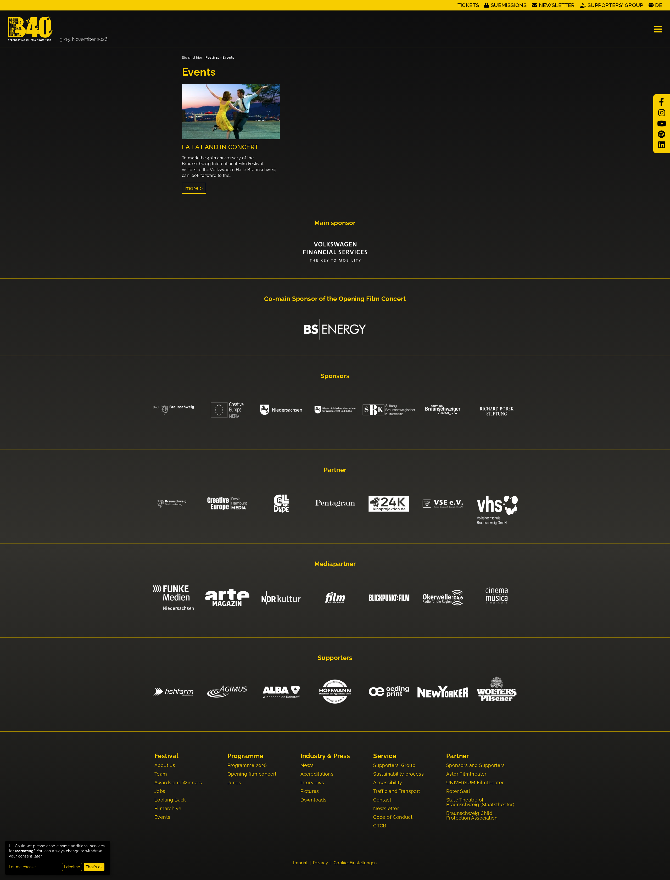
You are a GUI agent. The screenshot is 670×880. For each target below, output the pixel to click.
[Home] (57, 29)
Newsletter (556, 5)
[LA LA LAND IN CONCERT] (231, 111)
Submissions (509, 5)
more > (194, 188)
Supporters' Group (615, 5)
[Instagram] (661, 113)
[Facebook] (661, 102)
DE (658, 5)
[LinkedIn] (661, 145)
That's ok (94, 867)
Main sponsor (335, 223)
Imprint (300, 863)
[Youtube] (661, 124)
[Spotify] (661, 134)
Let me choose (22, 867)
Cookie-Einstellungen (355, 863)
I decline (72, 867)
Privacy (320, 863)
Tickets (468, 5)
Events (228, 57)
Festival (212, 57)
